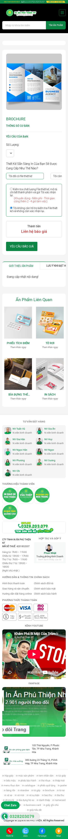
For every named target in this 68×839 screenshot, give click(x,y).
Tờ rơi (50, 343)
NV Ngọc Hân (20, 449)
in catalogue (28, 785)
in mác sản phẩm (25, 775)
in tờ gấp (35, 790)
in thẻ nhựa (44, 780)
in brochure (48, 790)
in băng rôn (9, 790)
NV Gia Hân (19, 439)
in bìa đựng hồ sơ (25, 800)
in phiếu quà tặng (46, 785)
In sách (50, 394)
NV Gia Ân (49, 428)
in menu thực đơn (10, 785)
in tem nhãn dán (44, 775)
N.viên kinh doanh (22, 432)
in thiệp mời (59, 780)
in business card (32, 805)
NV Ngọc (49, 449)
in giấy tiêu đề (34, 810)
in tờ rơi (61, 790)
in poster (62, 785)
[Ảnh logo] (19, 12)
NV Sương (49, 460)
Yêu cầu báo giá (22, 246)
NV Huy (48, 439)
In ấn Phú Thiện (32, 820)
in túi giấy (61, 775)
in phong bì (8, 800)
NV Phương (19, 460)
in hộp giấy (7, 775)
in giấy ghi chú (51, 805)
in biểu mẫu (10, 780)
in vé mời (19, 795)
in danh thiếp (43, 800)
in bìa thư (59, 795)
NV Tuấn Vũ (19, 428)
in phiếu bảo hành (27, 780)
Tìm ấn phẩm (56, 25)
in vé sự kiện (33, 795)
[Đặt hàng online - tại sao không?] (34, 2)
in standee (23, 790)
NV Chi (16, 471)
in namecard (59, 800)
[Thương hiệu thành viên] (9, 495)
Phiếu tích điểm (18, 343)
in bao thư (47, 795)
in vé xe (8, 795)
